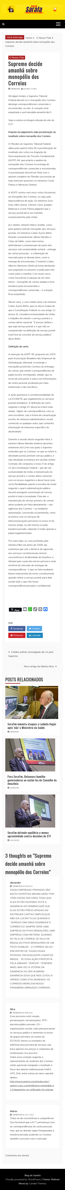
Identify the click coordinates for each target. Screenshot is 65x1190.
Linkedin (36, 635)
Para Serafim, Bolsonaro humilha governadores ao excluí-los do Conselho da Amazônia (32, 780)
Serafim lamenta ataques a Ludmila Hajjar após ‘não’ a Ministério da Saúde (32, 725)
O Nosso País (16, 57)
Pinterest (18, 635)
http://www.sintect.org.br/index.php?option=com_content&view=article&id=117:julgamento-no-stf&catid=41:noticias (32, 1085)
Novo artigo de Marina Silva (39, 666)
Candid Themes (37, 1183)
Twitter (35, 628)
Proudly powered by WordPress (23, 1179)
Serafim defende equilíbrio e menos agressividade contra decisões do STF (29, 834)
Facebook (17, 628)
